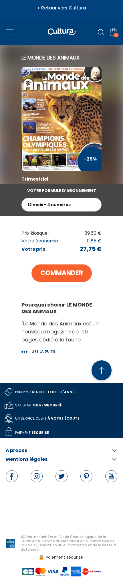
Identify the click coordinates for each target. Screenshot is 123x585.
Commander (61, 272)
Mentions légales (26, 459)
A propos (16, 450)
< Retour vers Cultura (61, 8)
